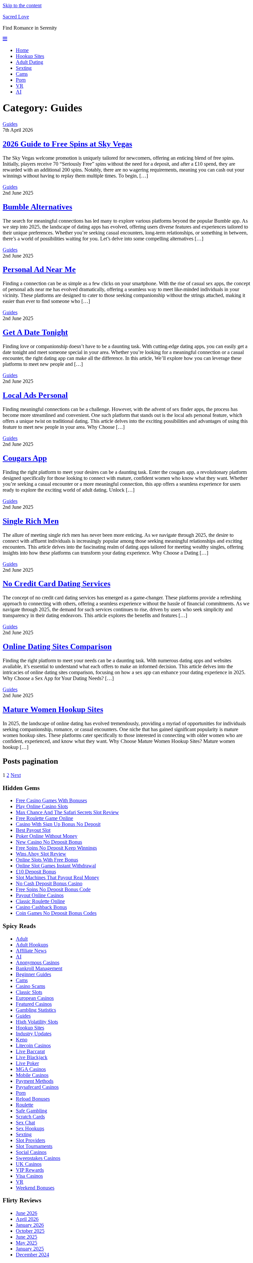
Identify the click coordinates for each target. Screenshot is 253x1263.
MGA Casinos (31, 1069)
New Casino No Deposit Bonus (49, 842)
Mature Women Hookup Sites (53, 709)
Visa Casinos (29, 1176)
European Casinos (35, 998)
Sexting (24, 68)
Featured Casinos (34, 1004)
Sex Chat (25, 1122)
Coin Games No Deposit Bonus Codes (56, 913)
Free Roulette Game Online (44, 818)
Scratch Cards (30, 1116)
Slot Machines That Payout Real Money (57, 877)
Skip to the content (22, 5)
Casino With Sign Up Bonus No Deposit (58, 824)
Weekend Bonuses (35, 1188)
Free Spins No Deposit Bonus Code (53, 889)
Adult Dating (29, 62)
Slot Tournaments (34, 1146)
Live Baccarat (30, 1051)
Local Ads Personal (35, 395)
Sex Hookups (30, 1128)
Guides (10, 124)
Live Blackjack (31, 1057)
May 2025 (26, 1243)
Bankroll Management (39, 968)
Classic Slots (29, 992)
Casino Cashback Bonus (41, 907)
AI (18, 92)
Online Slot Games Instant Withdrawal (56, 865)
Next (16, 775)
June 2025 (26, 1237)
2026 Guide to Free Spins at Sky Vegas (67, 144)
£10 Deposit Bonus (36, 871)
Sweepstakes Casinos (38, 1158)
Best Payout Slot (33, 830)
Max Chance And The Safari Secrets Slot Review (67, 812)
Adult (22, 939)
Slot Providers (30, 1140)
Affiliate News (31, 950)
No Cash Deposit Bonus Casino (49, 883)
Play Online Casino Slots (42, 806)
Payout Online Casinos (40, 895)
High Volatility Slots (37, 1022)
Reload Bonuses (33, 1099)
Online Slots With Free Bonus (47, 860)
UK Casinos (29, 1164)
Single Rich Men (31, 521)
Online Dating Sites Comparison (57, 646)
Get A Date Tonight (35, 332)
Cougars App (25, 458)
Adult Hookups (32, 944)
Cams (22, 74)
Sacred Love (16, 16)
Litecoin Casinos (33, 1045)
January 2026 (30, 1225)
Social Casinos (31, 1152)
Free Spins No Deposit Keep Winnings (56, 848)
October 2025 (30, 1231)
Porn (21, 80)
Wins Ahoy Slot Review (41, 854)
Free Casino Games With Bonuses (51, 800)
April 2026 (27, 1219)
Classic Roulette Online (40, 901)
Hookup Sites (30, 56)
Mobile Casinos (32, 1075)
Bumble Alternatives (37, 207)
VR (19, 86)
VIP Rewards (30, 1170)
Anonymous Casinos (37, 962)
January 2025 (30, 1248)
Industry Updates (33, 1033)
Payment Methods (34, 1081)
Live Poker (27, 1063)
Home (22, 50)
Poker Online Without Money (46, 836)
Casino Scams (30, 986)
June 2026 (26, 1213)
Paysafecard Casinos (37, 1087)
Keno (21, 1039)
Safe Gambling (31, 1110)
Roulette (24, 1105)
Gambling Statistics (36, 1010)
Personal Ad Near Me (39, 269)
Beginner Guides (33, 974)
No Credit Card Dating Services (56, 583)
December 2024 (32, 1254)
